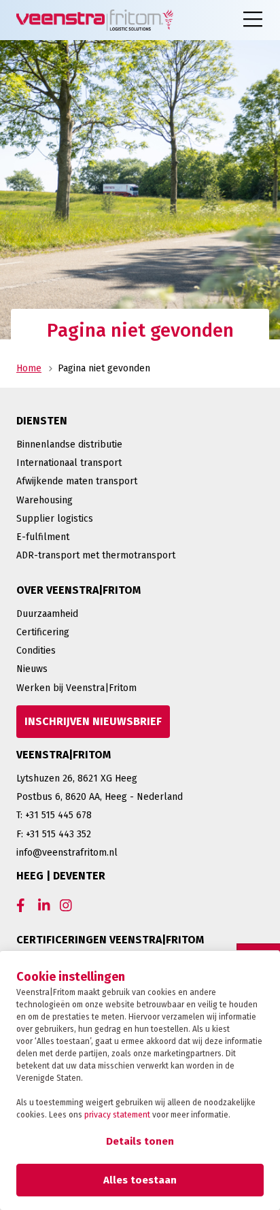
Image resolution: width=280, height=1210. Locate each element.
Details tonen (140, 1141)
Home (28, 368)
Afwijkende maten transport (76, 481)
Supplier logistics (54, 518)
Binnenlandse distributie (69, 444)
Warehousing (44, 500)
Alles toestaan (140, 1180)
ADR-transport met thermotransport (95, 555)
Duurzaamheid (47, 614)
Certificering (42, 632)
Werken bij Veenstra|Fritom (76, 688)
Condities (36, 650)
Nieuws (32, 669)
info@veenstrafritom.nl (67, 852)
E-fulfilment (42, 537)
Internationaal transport (69, 463)
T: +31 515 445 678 (54, 815)
